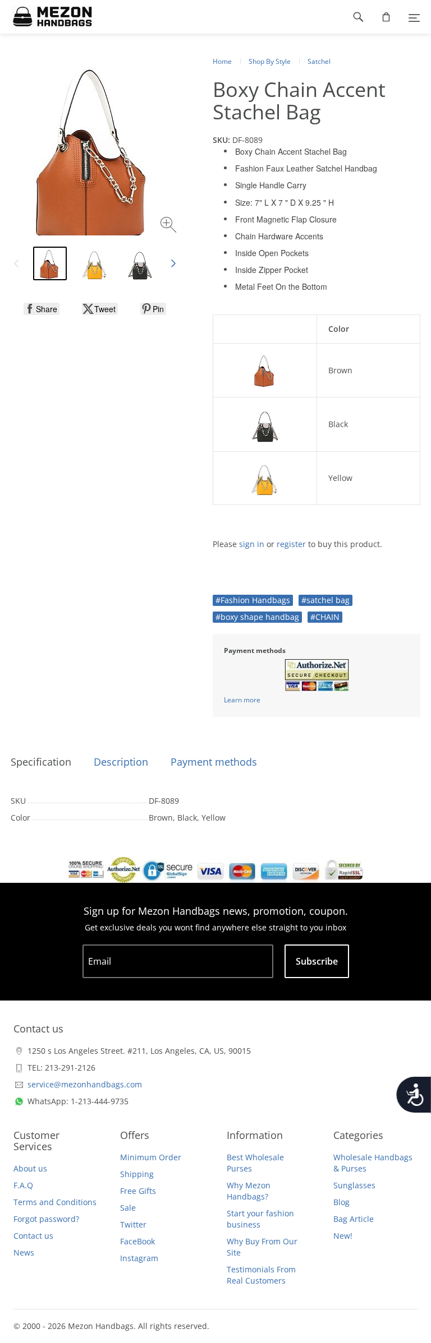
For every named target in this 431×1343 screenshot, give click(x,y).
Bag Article (353, 1219)
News (23, 1252)
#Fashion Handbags (253, 600)
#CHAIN (325, 617)
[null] (41, 309)
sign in (251, 544)
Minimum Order (150, 1157)
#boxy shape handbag (257, 617)
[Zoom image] (170, 226)
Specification (41, 761)
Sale (128, 1207)
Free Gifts (138, 1190)
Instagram (139, 1258)
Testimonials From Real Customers (261, 1275)
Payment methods (214, 761)
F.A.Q (23, 1185)
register (291, 544)
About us (30, 1168)
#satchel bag (325, 600)
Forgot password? (46, 1219)
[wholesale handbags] (47, 17)
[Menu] (414, 17)
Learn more (242, 700)
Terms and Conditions (55, 1202)
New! (342, 1235)
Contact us (33, 1235)
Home (222, 61)
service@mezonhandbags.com (84, 1084)
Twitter (133, 1224)
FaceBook (137, 1241)
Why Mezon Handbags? (248, 1191)
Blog (341, 1202)
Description (121, 761)
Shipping (137, 1174)
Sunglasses (354, 1185)
